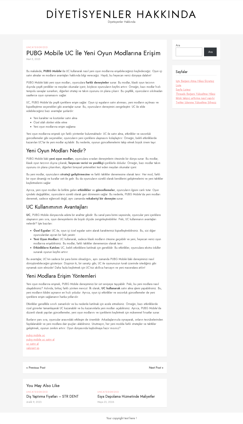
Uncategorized (37, 47)
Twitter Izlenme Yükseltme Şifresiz (196, 102)
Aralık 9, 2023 (34, 402)
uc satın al (32, 344)
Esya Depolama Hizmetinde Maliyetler (126, 396)
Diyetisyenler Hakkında (121, 14)
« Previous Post (35, 368)
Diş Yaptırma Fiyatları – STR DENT (52, 396)
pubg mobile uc (35, 335)
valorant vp (32, 348)
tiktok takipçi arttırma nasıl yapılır (195, 98)
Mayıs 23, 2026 (105, 402)
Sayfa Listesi (183, 90)
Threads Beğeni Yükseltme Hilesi (195, 94)
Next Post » (156, 368)
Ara (178, 45)
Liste (178, 85)
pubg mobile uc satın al (40, 339)
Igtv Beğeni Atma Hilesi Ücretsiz (195, 81)
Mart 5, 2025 (33, 59)
